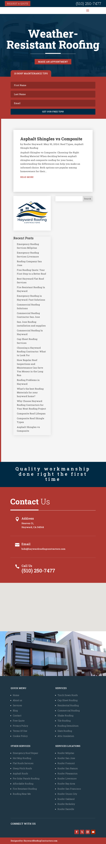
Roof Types (66, 144)
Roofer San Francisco (69, 788)
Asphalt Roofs (20, 773)
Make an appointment (53, 61)
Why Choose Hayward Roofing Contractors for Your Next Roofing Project (31, 405)
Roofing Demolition (68, 725)
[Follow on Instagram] (87, 832)
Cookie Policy (20, 736)
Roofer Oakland (66, 798)
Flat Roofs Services (23, 763)
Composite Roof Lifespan (31, 413)
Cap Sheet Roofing (67, 700)
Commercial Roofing (69, 710)
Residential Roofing (68, 705)
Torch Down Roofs (68, 695)
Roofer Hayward (33, 144)
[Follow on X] (82, 832)
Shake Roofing (65, 715)
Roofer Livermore (67, 778)
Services (17, 705)
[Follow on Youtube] (93, 832)
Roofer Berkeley (66, 803)
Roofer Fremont (66, 763)
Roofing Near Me (22, 793)
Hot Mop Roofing (22, 758)
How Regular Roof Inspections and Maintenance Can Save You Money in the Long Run (30, 368)
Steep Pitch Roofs (22, 768)
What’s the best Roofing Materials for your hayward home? (30, 392)
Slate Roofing (65, 730)
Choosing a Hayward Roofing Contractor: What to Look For (31, 351)
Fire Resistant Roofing (25, 788)
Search (87, 198)
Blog (15, 710)
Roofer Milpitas (66, 753)
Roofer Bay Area (66, 783)
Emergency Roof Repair (25, 753)
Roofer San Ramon (68, 768)
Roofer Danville (66, 809)
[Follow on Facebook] (76, 832)
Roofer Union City (67, 793)
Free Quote (19, 720)
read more (27, 177)
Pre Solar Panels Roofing (26, 778)
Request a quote (17, 3)
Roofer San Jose (66, 758)
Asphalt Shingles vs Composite (51, 138)
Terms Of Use (20, 730)
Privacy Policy (20, 725)
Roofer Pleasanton (68, 773)
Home (16, 695)
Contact (17, 715)
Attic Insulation (66, 736)
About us (17, 700)
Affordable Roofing (23, 783)
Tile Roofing (64, 720)
